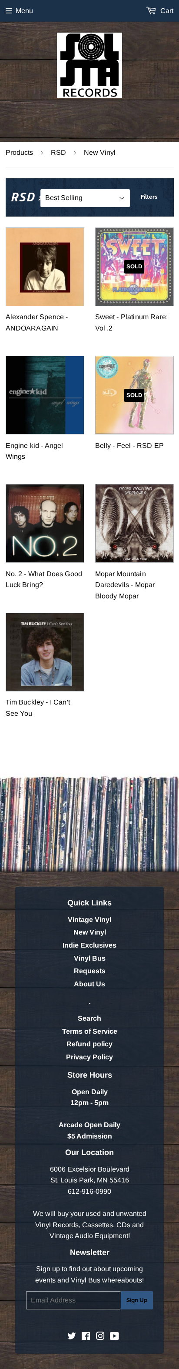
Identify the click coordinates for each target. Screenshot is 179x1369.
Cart (166, 10)
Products (19, 152)
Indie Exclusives (89, 945)
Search (89, 1018)
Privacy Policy (89, 1057)
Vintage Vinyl (89, 919)
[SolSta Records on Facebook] (85, 1337)
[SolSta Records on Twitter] (71, 1337)
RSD (58, 152)
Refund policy (89, 1044)
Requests (90, 971)
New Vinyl (89, 932)
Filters (149, 197)
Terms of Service (89, 1031)
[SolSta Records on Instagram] (100, 1337)
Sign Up (136, 1300)
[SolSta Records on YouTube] (114, 1337)
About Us (89, 984)
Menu (24, 10)
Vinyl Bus (90, 958)
